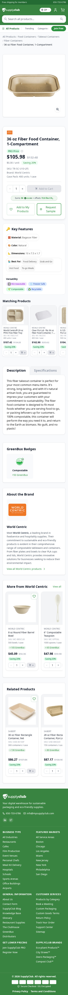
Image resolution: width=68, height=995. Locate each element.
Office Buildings (11, 883)
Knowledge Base (12, 913)
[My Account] (55, 10)
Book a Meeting (44, 904)
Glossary (7, 917)
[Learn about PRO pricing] (22, 151)
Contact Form (10, 904)
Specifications (45, 370)
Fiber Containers (13, 40)
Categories (43, 28)
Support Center (44, 927)
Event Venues (10, 855)
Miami (39, 855)
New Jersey (42, 860)
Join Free (58, 28)
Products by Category (48, 899)
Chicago (40, 846)
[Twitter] (11, 820)
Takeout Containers (48, 36)
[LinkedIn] (5, 820)
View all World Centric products (24, 568)
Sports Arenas (10, 878)
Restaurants (9, 841)
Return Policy (43, 917)
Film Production (11, 851)
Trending (29, 28)
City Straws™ (43, 952)
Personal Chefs (11, 860)
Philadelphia (43, 869)
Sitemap (40, 931)
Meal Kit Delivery (12, 864)
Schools (7, 874)
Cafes (6, 846)
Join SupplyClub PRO (14, 947)
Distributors (9, 936)
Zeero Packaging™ (46, 956)
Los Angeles (42, 851)
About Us (8, 899)
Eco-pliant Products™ (47, 947)
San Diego (41, 874)
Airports (7, 888)
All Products (12, 28)
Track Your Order (45, 922)
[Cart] (62, 10)
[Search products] (61, 19)
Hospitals (8, 869)
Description (16, 370)
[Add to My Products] (34, 596)
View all (57, 586)
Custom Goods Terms (47, 913)
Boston (40, 841)
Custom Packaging (46, 908)
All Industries (10, 837)
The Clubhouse (11, 927)
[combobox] (34, 19)
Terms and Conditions (43, 991)
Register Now (10, 952)
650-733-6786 (59, 2)
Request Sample (51, 209)
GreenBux (8, 931)
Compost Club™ (44, 961)
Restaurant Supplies (14, 922)
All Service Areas (45, 837)
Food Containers (27, 36)
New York (41, 864)
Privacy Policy (20, 991)
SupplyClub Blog (12, 908)
